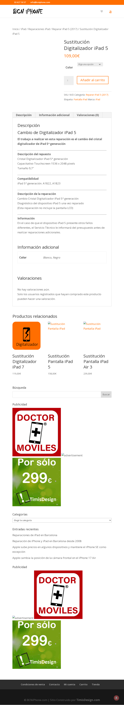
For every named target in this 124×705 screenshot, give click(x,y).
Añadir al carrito (92, 80)
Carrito (83, 684)
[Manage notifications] (116, 697)
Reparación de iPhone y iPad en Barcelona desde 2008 (47, 541)
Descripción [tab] (24, 115)
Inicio (15, 29)
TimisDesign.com (88, 700)
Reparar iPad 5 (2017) (65, 29)
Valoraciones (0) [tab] (88, 115)
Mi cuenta (69, 684)
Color (69, 67)
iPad (23, 29)
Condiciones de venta (33, 684)
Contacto (54, 684)
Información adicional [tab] (54, 115)
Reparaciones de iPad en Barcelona (34, 535)
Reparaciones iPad (39, 29)
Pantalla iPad (80, 99)
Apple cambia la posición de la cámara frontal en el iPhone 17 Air (54, 558)
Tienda (96, 684)
